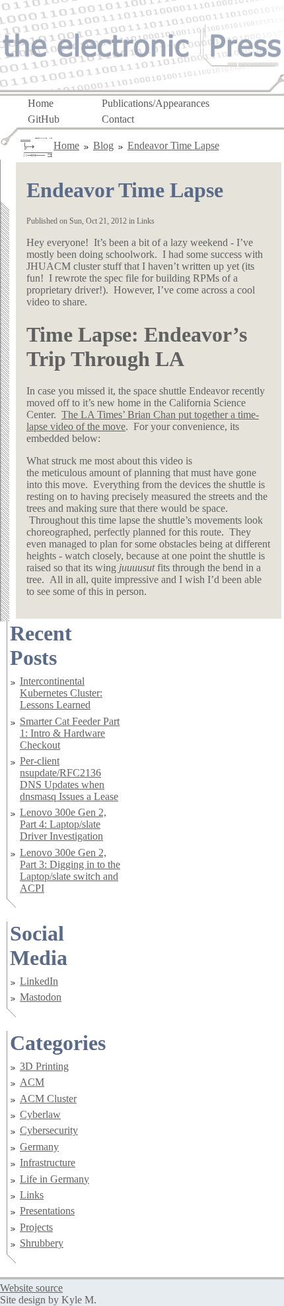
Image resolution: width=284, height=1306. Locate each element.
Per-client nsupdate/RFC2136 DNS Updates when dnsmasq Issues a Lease (69, 778)
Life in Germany (54, 1179)
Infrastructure (47, 1162)
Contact (118, 118)
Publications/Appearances (155, 103)
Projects (36, 1227)
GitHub (43, 118)
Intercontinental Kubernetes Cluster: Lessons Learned (61, 692)
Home (40, 103)
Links (32, 1194)
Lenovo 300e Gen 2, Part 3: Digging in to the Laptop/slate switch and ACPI (70, 870)
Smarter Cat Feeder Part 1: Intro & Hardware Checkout (70, 733)
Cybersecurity (49, 1130)
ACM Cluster (48, 1098)
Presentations (47, 1210)
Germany (39, 1146)
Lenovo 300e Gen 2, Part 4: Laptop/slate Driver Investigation (63, 824)
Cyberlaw (40, 1114)
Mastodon (40, 997)
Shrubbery (41, 1243)
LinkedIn (39, 981)
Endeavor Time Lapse (173, 145)
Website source (31, 1287)
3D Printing (44, 1066)
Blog (103, 145)
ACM (32, 1082)
